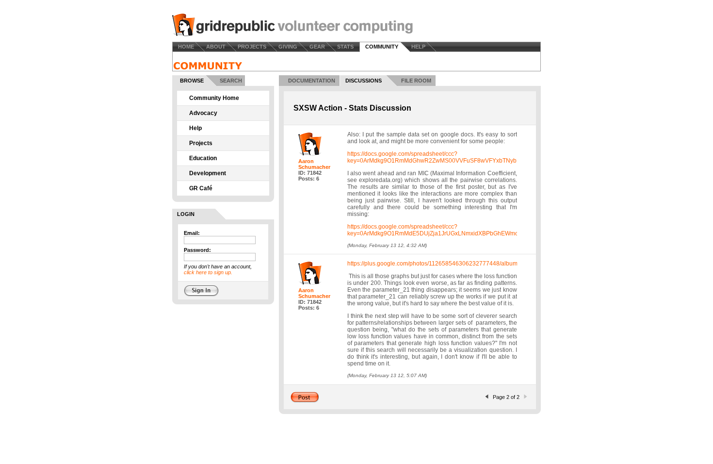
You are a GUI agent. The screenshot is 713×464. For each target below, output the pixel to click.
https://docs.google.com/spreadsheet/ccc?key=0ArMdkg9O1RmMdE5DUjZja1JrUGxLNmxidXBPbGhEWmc (432, 230)
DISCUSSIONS (363, 80)
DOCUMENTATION (311, 80)
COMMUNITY (381, 47)
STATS (345, 47)
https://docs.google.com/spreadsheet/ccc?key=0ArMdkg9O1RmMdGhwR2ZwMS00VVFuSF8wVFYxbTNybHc (435, 157)
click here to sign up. (208, 272)
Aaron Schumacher (314, 164)
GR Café (200, 188)
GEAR (317, 47)
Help (195, 128)
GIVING (287, 47)
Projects (200, 143)
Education (203, 158)
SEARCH (231, 80)
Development (207, 173)
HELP (418, 47)
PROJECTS (252, 47)
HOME (186, 47)
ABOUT (216, 47)
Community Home (214, 98)
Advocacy (203, 113)
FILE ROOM (416, 80)
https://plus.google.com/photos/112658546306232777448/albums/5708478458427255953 (466, 263)
